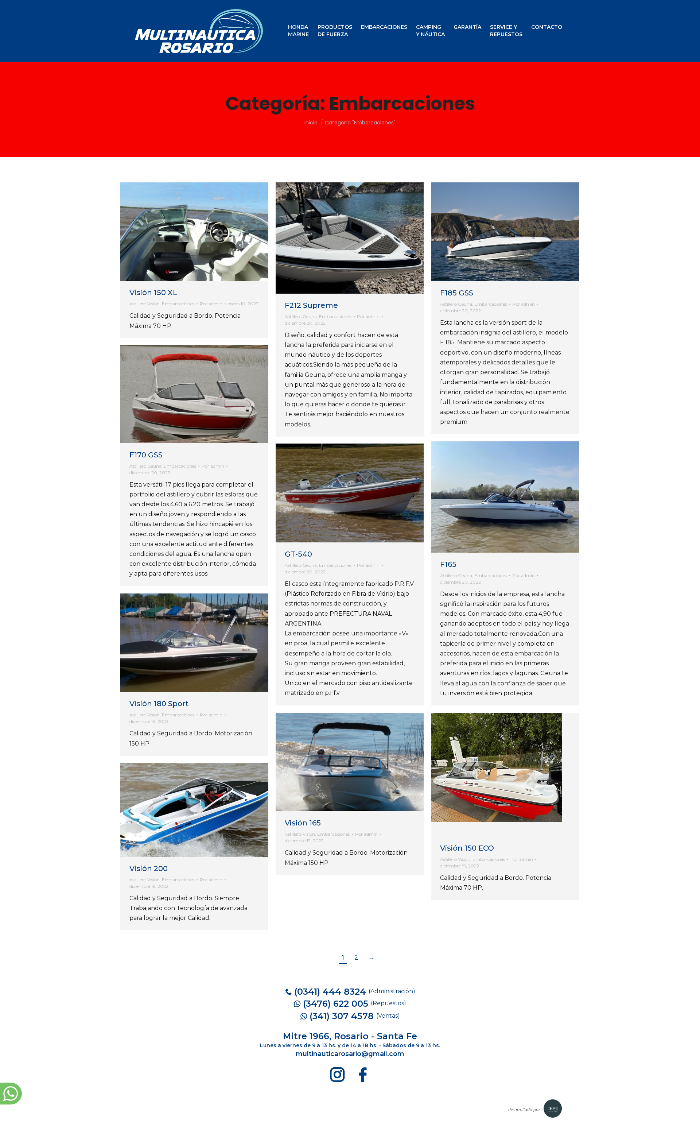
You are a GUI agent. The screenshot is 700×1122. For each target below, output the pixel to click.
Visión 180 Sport (158, 703)
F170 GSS (146, 454)
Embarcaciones (178, 303)
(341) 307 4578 (342, 1016)
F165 (448, 564)
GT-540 (298, 554)
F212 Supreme (311, 305)
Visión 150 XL (153, 292)
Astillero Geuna (301, 316)
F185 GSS (456, 293)
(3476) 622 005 (335, 1003)
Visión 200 (148, 868)
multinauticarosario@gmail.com (350, 1054)
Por (211, 303)
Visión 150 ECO (467, 848)
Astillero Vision (144, 303)
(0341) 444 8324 (330, 991)
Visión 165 (303, 823)
